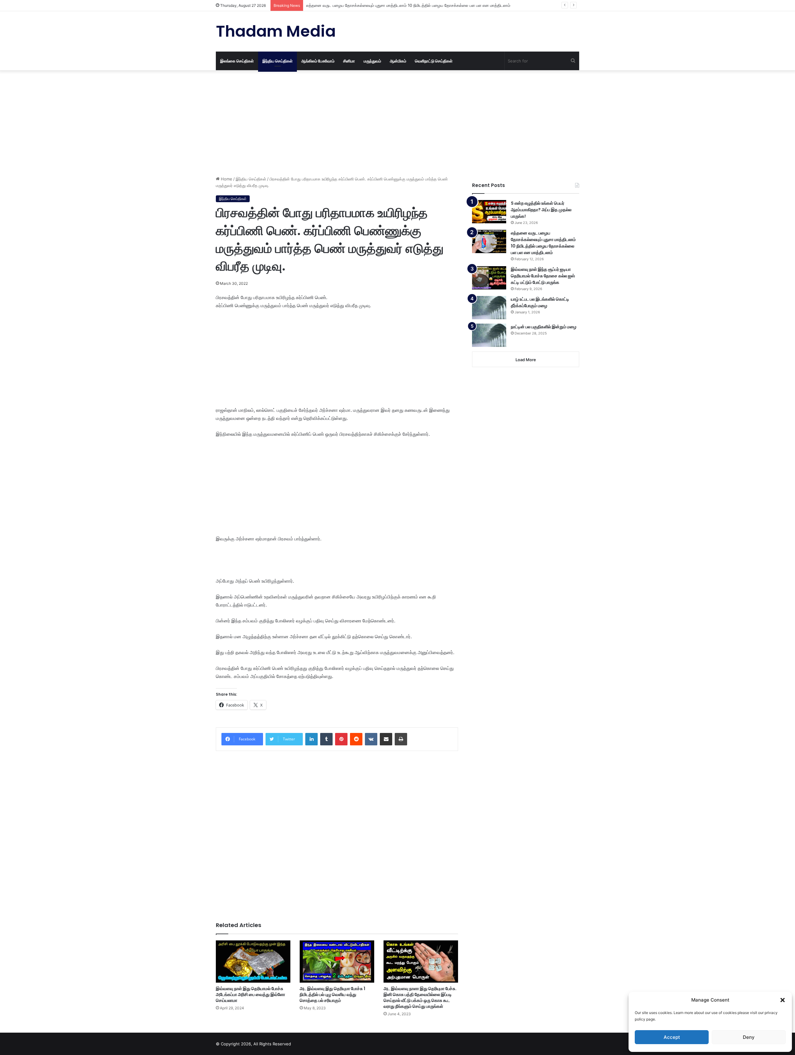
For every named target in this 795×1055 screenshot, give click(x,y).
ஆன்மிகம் (398, 60)
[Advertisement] (337, 123)
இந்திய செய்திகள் (277, 60)
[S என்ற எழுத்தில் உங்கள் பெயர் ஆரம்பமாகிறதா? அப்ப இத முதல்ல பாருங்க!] (489, 211)
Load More (526, 359)
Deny (749, 1037)
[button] (782, 1000)
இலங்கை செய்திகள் (237, 60)
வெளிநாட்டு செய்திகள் (433, 60)
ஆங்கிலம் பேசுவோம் (317, 60)
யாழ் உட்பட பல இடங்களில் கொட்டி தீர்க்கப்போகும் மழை (540, 302)
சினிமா (349, 60)
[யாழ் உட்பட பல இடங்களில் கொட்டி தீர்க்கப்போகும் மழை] (489, 307)
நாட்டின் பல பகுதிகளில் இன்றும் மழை (543, 327)
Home (226, 178)
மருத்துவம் (372, 60)
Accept (672, 1037)
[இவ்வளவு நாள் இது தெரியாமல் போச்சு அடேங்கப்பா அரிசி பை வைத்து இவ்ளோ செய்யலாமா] (253, 961)
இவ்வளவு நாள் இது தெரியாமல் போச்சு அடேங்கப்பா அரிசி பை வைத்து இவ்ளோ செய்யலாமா (250, 994)
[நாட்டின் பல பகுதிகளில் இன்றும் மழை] (489, 335)
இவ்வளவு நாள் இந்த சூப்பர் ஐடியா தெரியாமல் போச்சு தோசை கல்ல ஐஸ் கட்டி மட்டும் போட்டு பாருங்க (543, 275)
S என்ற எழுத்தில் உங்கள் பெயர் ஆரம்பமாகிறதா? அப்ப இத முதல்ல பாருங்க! (541, 209)
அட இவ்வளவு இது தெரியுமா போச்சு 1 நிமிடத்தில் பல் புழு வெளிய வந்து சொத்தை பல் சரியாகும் (332, 994)
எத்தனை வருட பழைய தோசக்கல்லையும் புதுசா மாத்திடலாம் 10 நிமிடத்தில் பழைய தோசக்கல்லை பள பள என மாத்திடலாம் (408, 5)
